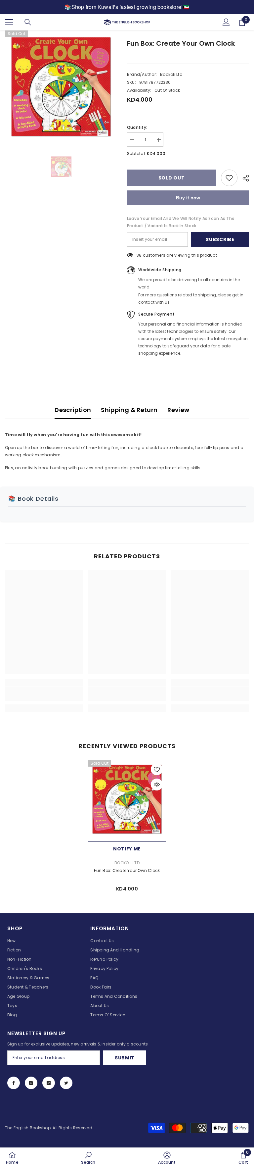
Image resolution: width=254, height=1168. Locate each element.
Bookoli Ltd (171, 74)
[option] (61, 86)
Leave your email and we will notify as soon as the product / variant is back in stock (180, 222)
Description (73, 410)
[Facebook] (13, 1083)
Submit (125, 1057)
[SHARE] (243, 178)
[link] (44, 693)
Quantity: (137, 127)
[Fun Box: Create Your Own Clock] (127, 799)
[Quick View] (157, 784)
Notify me (127, 848)
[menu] (9, 22)
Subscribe (220, 239)
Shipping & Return (129, 410)
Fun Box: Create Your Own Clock (127, 870)
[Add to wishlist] (229, 178)
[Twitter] (66, 1083)
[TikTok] (48, 1083)
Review (178, 410)
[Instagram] (31, 1083)
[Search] (28, 22)
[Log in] (226, 22)
